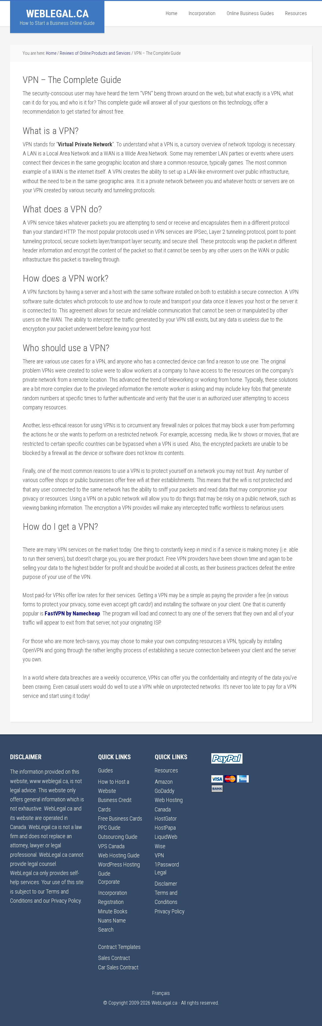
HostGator (166, 818)
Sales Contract (114, 958)
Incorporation (112, 892)
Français (161, 993)
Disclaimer (166, 883)
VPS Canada (111, 846)
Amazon (164, 781)
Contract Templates (119, 947)
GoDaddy (165, 791)
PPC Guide (109, 827)
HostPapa (165, 827)
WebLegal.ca (57, 13)
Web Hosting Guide (119, 855)
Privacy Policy (170, 911)
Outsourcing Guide (117, 836)
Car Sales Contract (118, 967)
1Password (167, 864)
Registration (111, 902)
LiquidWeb (166, 836)
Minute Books (112, 911)
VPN (159, 855)
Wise (160, 846)
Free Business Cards (120, 818)
